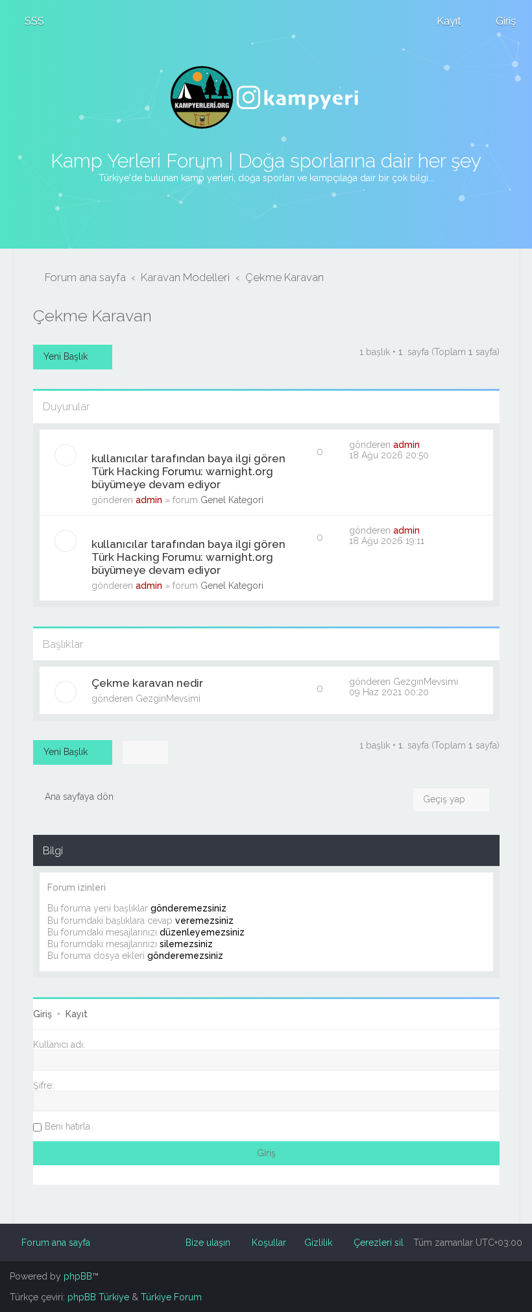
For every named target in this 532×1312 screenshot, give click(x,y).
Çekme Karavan (92, 315)
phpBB (78, 1276)
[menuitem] (28, 21)
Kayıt (77, 1014)
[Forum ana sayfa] (266, 97)
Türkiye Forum (171, 1297)
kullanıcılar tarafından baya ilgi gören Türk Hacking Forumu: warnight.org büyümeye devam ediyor (188, 471)
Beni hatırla (67, 1126)
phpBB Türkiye (98, 1297)
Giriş (42, 1014)
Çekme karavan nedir (147, 682)
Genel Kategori (231, 500)
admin (149, 500)
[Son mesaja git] (426, 444)
